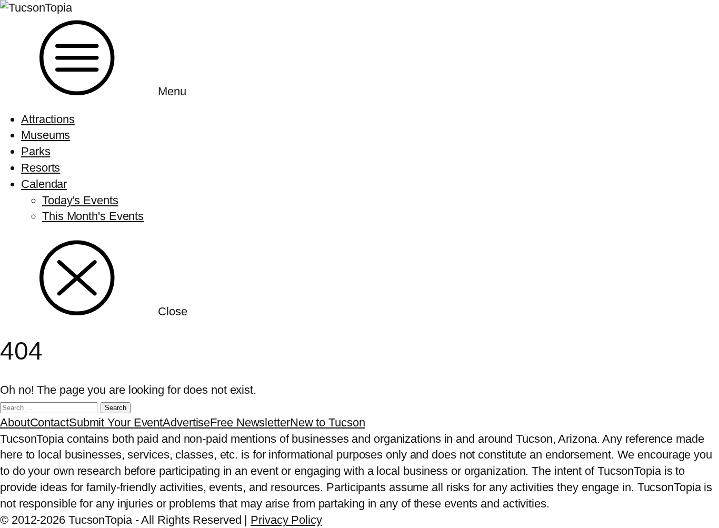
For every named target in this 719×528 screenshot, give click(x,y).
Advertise (186, 422)
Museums (45, 135)
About (15, 422)
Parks (36, 151)
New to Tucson (327, 422)
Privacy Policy (286, 519)
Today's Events (80, 200)
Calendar (44, 184)
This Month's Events (93, 216)
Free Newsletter (250, 422)
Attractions (48, 119)
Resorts (40, 167)
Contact (49, 422)
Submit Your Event (116, 422)
